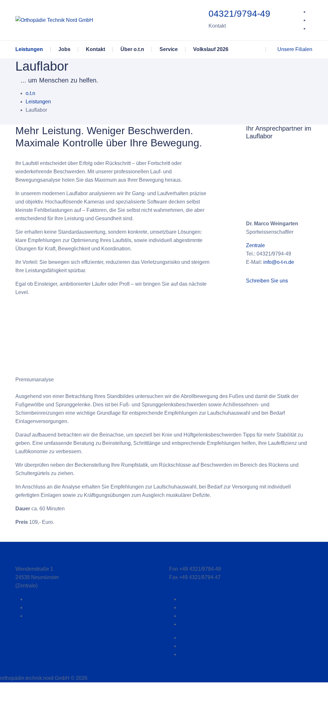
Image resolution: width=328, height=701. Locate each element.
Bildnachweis (194, 616)
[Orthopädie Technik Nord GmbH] (54, 20)
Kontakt (34, 607)
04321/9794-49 (239, 14)
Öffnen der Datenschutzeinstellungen (221, 624)
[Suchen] (250, 49)
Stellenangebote (44, 616)
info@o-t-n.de (278, 262)
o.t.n (30, 93)
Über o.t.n (37, 599)
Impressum (191, 599)
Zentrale (255, 245)
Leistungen (38, 101)
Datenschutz (193, 607)
